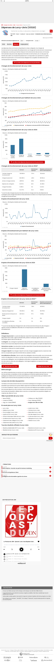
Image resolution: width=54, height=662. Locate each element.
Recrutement (31, 650)
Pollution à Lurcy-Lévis (34, 420)
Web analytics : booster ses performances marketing (17, 468)
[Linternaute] (33, 657)
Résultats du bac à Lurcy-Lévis (10, 430)
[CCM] (20, 657)
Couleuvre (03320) (8, 400)
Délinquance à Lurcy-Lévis (35, 418)
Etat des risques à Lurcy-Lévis (35, 414)
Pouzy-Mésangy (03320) (34, 400)
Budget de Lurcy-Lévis (44, 366)
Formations (7, 464)
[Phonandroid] (46, 660)
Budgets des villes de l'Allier (35, 402)
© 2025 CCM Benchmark (44, 651)
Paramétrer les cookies (48, 650)
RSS (18, 651)
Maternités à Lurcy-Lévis (34, 412)
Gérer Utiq (7, 651)
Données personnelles (38, 650)
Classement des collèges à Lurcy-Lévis (13, 420)
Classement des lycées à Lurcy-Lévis (12, 422)
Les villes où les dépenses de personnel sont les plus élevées (28, 162)
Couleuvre (22, 33)
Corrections (21, 651)
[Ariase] (33, 660)
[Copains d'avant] (7, 660)
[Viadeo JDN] (20, 660)
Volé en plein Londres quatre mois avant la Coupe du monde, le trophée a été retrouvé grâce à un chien (27, 596)
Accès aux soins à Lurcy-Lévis (35, 416)
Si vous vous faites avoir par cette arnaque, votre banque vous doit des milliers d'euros (22, 590)
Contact (26, 650)
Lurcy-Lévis (19, 25)
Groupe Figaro (35, 651)
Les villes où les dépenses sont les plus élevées (28, 62)
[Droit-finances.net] (46, 657)
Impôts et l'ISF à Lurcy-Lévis (10, 414)
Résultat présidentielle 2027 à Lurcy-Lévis (13, 428)
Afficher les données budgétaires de (10, 40)
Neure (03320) (6, 398)
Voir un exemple (49, 440)
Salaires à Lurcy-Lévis (8, 410)
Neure (17, 33)
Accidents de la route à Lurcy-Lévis (12, 418)
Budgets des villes (8, 25)
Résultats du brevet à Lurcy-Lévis (36, 428)
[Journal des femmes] (7, 657)
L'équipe (12, 650)
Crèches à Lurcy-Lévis (34, 410)
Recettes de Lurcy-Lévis (10, 366)
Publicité (21, 650)
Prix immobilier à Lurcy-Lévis (10, 412)
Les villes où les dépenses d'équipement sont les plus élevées (28, 295)
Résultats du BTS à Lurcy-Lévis (36, 430)
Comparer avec (29, 40)
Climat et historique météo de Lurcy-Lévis (13, 416)
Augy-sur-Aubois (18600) (9, 402)
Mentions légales (28, 651)
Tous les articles (13, 651)
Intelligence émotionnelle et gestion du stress (14, 476)
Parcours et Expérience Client (10, 472)
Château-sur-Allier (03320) (35, 398)
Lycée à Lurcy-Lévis (33, 408)
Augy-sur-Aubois (30, 33)
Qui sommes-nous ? (5, 650)
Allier (14, 25)
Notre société (16, 650)
